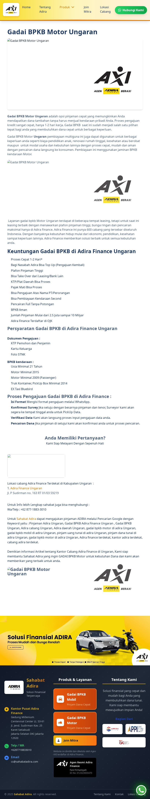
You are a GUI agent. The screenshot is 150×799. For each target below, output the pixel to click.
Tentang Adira (45, 9)
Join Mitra (87, 9)
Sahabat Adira (27, 519)
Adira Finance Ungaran (26, 488)
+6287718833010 (21, 750)
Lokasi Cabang (105, 9)
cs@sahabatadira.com (24, 761)
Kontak (119, 794)
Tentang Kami (102, 794)
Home (26, 7)
